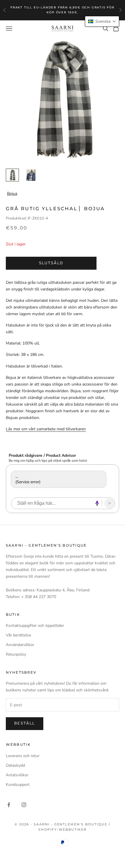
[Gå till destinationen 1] (12, 175)
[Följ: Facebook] (9, 805)
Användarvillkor (20, 644)
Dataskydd (15, 765)
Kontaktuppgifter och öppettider (35, 625)
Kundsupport (18, 784)
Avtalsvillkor (17, 775)
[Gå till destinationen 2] (31, 175)
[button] (102, 21)
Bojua (12, 193)
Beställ (24, 723)
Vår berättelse (18, 635)
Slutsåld (51, 263)
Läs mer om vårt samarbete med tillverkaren (46, 429)
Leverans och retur (23, 756)
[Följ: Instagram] (24, 805)
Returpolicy (16, 654)
